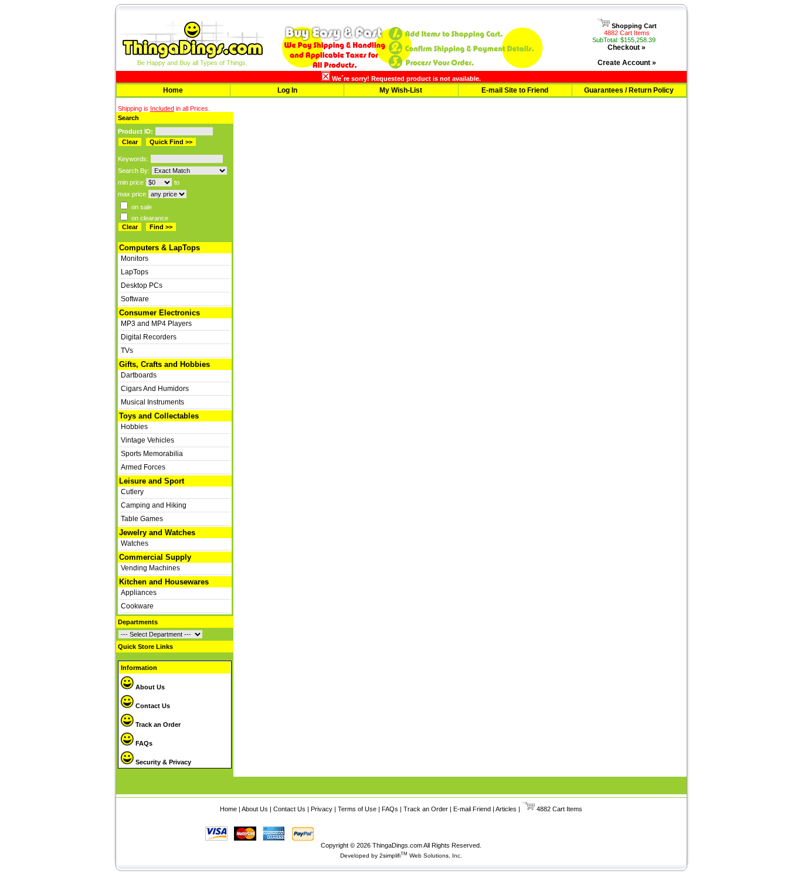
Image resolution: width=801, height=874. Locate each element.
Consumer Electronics (159, 312)
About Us (149, 687)
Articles (506, 808)
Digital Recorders (149, 337)
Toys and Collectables (159, 416)
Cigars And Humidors (155, 389)
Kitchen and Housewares (164, 581)
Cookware (137, 606)
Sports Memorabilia (152, 454)
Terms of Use (357, 808)
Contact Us (152, 705)
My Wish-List (400, 90)
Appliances (139, 593)
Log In (287, 90)
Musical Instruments (152, 402)
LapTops (134, 272)
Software (135, 299)
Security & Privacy (162, 762)
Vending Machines (150, 568)
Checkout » (626, 47)
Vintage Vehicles (147, 440)
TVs (127, 350)
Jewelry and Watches (157, 532)
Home (173, 90)
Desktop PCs (141, 285)
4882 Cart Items (627, 32)
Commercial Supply (155, 557)
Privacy (321, 808)
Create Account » (627, 63)
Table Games (142, 519)
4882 (543, 808)
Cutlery (132, 492)
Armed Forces (143, 467)
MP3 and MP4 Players (156, 323)
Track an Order (157, 724)
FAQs (143, 743)
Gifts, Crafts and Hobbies (164, 364)
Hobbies (134, 427)
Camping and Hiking (153, 505)
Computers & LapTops (159, 247)
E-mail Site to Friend (514, 90)
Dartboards (139, 375)
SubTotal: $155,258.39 (624, 39)
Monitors (134, 258)
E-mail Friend (472, 808)
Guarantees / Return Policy (629, 90)
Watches (134, 543)
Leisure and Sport (151, 481)
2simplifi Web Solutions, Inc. (420, 855)
